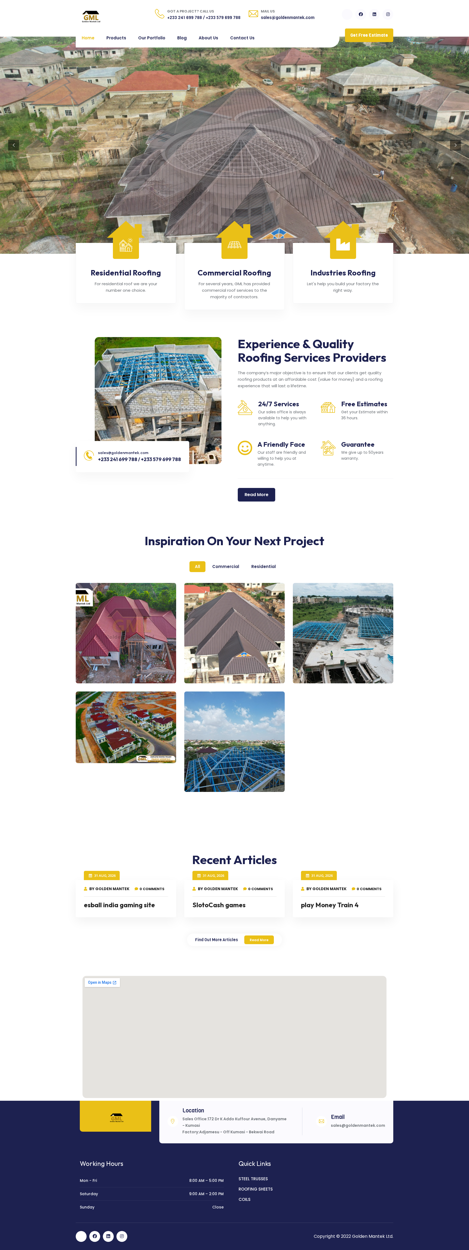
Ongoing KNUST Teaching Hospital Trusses (339, 676)
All (197, 566)
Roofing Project (106, 672)
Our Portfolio (151, 38)
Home (88, 38)
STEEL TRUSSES (253, 1179)
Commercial (225, 566)
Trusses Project (214, 781)
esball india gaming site (119, 905)
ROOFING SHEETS (256, 1189)
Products (116, 38)
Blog (182, 38)
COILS (245, 1199)
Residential (263, 566)
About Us (208, 38)
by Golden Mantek (108, 889)
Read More (259, 940)
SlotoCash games (219, 905)
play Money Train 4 (330, 905)
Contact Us (242, 38)
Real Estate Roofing (112, 752)
